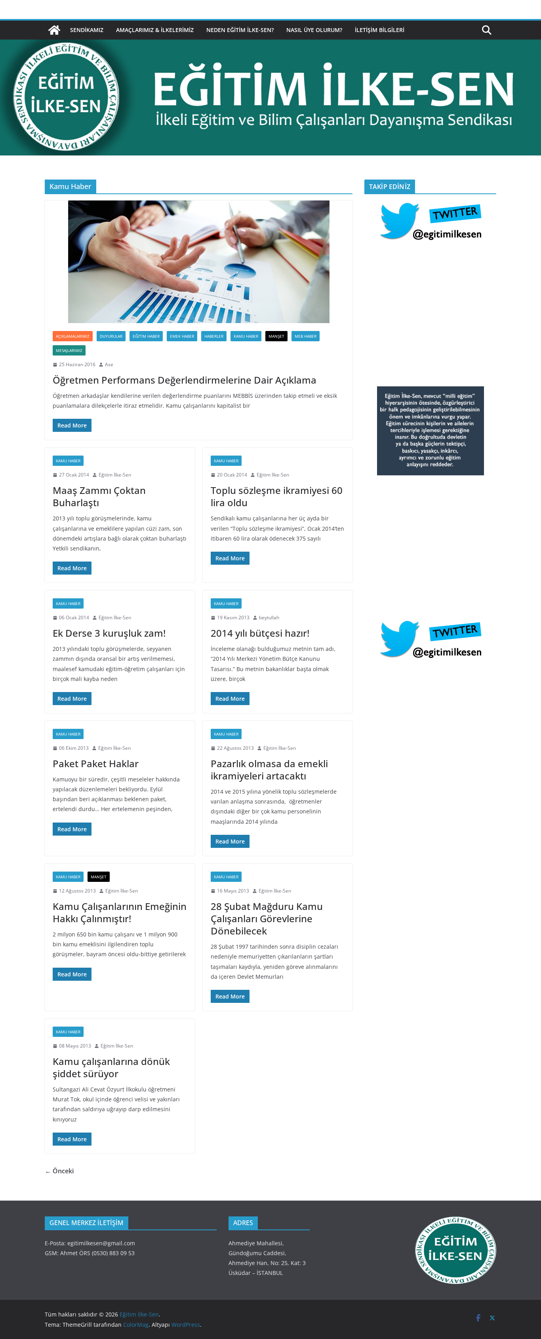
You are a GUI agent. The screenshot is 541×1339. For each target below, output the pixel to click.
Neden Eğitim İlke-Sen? (240, 30)
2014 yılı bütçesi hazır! (260, 632)
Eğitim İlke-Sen (115, 474)
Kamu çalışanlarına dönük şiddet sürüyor (111, 1067)
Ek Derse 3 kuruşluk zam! (109, 632)
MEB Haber (305, 336)
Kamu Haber (246, 336)
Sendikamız (86, 30)
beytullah (269, 617)
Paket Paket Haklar (96, 763)
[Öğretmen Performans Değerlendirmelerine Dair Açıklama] (198, 261)
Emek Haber (182, 336)
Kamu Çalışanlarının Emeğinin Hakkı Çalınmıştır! (120, 912)
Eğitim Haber (146, 336)
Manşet (276, 336)
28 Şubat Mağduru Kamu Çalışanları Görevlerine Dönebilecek (267, 918)
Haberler (213, 336)
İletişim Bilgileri (379, 30)
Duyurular (111, 336)
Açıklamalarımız (73, 336)
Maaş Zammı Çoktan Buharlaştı (99, 496)
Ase (109, 364)
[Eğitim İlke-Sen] (54, 30)
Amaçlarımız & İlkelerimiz (155, 30)
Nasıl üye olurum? (314, 30)
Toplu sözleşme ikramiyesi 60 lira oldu (277, 496)
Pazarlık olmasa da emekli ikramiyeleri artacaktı (269, 769)
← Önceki (59, 1171)
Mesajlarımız (69, 350)
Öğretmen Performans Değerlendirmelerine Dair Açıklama (184, 379)
